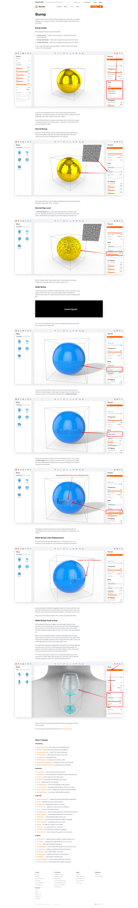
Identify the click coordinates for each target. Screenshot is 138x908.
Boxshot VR (38, 894)
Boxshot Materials (42, 792)
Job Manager (40, 757)
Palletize (39, 824)
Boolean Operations (42, 799)
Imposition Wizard (39, 882)
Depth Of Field (41, 807)
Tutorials (71, 6)
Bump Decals (40, 804)
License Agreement (80, 876)
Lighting (39, 749)
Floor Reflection (41, 755)
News (95, 2)
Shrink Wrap (40, 819)
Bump (38, 782)
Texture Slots (40, 772)
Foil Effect (40, 779)
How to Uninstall (80, 878)
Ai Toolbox (37, 880)
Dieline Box (40, 851)
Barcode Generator (40, 878)
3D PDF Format (58, 886)
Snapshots (40, 827)
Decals (39, 802)
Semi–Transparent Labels (44, 789)
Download (95, 6)
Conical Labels (41, 849)
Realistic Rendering (42, 747)
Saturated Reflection (43, 752)
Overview (59, 6)
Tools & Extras (86, 2)
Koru (36, 889)
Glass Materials (41, 774)
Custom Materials (42, 787)
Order (77, 6)
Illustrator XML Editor (59, 884)
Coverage (37, 898)
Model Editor (40, 817)
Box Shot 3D (38, 896)
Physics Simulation (42, 822)
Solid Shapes (40, 856)
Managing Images (42, 812)
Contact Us (79, 882)
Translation (40, 829)
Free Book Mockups (59, 874)
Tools (38, 809)
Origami (37, 876)
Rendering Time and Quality (44, 762)
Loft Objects (40, 841)
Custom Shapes (41, 854)
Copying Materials (42, 784)
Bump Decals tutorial (66, 729)
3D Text (39, 844)
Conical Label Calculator (60, 880)
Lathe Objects (41, 839)
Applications (77, 2)
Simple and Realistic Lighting (45, 765)
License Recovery (80, 880)
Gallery (65, 6)
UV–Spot (39, 777)
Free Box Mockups (58, 876)
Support (101, 2)
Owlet (36, 892)
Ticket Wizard (38, 884)
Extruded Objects (42, 846)
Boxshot (37, 874)
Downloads (97, 874)
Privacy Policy (57, 904)
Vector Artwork (41, 832)
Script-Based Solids (42, 859)
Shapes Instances (42, 814)
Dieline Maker (57, 878)
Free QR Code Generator (60, 882)
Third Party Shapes (42, 862)
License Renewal (99, 876)
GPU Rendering (41, 760)
